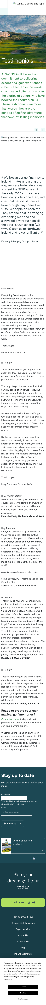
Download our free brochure (22, 842)
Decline (23, 993)
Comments (6, 794)
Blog (23, 948)
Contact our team (10, 719)
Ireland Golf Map (23, 954)
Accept (23, 987)
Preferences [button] (8, 979)
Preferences (23, 999)
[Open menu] (4, 4)
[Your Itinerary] (4, 11)
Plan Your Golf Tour (23, 917)
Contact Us (23, 942)
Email (3, 807)
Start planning (21, 902)
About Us (23, 935)
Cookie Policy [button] (24, 974)
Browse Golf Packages (23, 923)
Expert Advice (23, 929)
